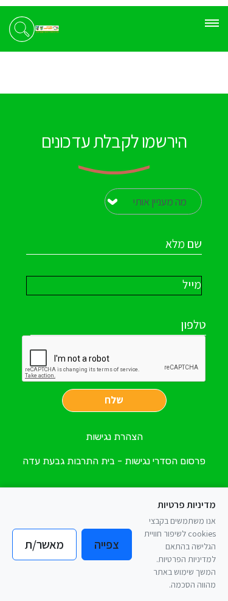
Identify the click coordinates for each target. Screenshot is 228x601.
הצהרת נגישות (114, 436)
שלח (114, 400)
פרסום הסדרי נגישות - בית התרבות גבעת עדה (114, 461)
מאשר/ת (44, 544)
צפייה (106, 544)
